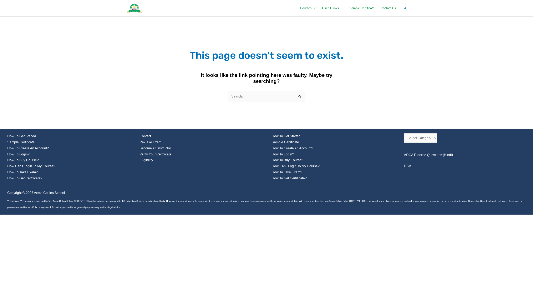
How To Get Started (21, 136)
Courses (306, 8)
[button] (405, 8)
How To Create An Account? (28, 148)
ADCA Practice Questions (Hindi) (428, 155)
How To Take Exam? (22, 172)
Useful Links (330, 8)
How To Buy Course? (23, 160)
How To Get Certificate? (24, 178)
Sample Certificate (361, 8)
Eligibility (146, 160)
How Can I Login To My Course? (31, 166)
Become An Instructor (155, 148)
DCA (407, 166)
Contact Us (388, 8)
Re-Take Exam (150, 142)
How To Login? (18, 154)
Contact (145, 136)
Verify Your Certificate (155, 154)
